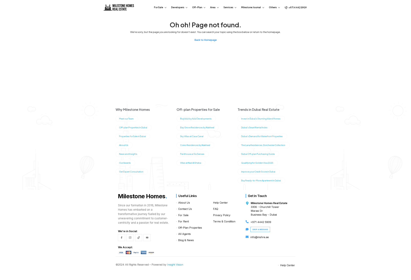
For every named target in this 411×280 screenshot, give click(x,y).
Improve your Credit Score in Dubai (258, 171)
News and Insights (128, 154)
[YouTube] (147, 237)
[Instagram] (130, 237)
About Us (123, 145)
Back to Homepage (205, 39)
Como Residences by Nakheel (195, 145)
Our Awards (125, 163)
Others (273, 7)
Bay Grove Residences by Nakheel (197, 127)
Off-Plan (197, 7)
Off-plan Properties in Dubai (133, 127)
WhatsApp (390, 265)
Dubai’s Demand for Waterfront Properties (262, 136)
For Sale (158, 7)
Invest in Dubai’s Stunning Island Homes (260, 118)
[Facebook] (121, 237)
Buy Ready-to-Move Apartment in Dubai (261, 180)
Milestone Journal (251, 7)
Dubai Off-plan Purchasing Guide (258, 154)
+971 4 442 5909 (297, 7)
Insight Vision (175, 264)
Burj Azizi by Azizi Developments (196, 118)
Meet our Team (126, 118)
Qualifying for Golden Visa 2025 (257, 163)
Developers (177, 7)
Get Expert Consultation (131, 171)
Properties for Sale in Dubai (132, 136)
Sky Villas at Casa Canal (191, 136)
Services (228, 7)
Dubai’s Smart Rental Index (254, 127)
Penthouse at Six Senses (192, 154)
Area (212, 7)
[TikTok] (138, 237)
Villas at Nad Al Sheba (190, 163)
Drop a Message (260, 229)
